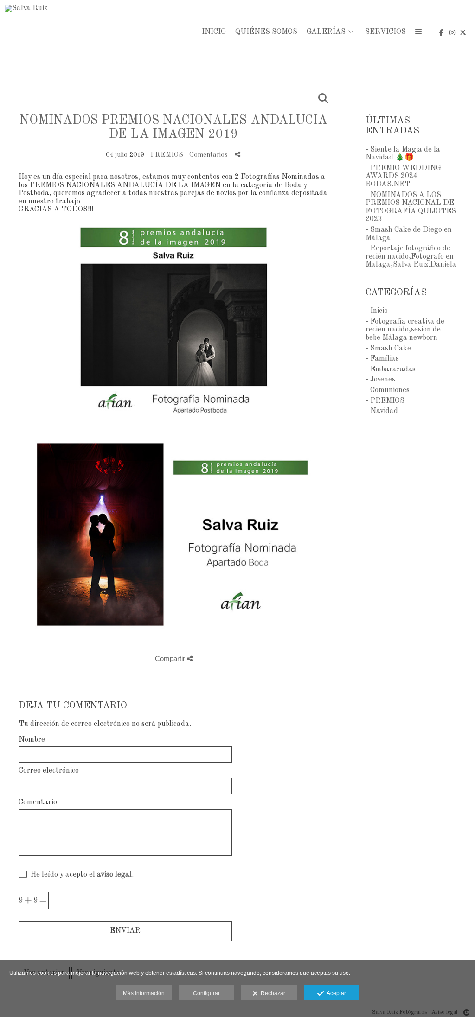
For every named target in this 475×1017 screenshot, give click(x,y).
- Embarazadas (391, 369)
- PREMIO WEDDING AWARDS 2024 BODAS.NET (403, 176)
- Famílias (382, 358)
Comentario (38, 802)
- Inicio (377, 311)
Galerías (326, 32)
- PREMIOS (385, 401)
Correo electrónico (49, 771)
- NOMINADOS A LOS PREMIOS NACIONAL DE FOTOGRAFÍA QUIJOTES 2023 (411, 207)
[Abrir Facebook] (441, 32)
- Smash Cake (388, 348)
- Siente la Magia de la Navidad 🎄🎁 (403, 154)
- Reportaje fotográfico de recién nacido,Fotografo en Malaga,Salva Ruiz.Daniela (411, 256)
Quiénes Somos (266, 32)
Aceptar (335, 993)
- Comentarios (207, 155)
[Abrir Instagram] (452, 32)
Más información (144, 993)
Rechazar (271, 993)
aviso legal (114, 874)
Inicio (214, 32)
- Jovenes (380, 379)
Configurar (206, 993)
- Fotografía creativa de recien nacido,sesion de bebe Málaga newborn (405, 330)
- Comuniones (388, 390)
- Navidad (382, 411)
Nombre (32, 740)
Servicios (385, 32)
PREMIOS (166, 155)
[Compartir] (237, 154)
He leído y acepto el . (80, 874)
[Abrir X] (463, 32)
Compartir (171, 658)
